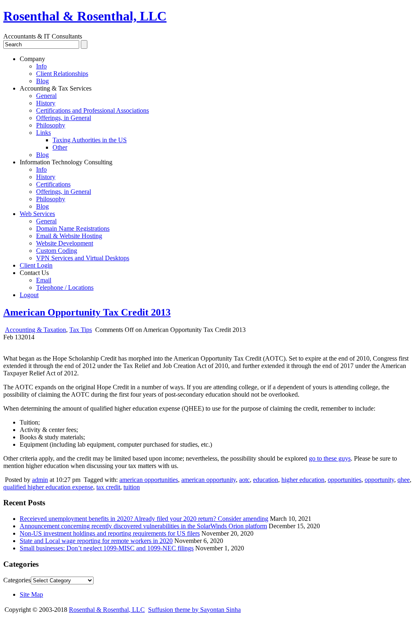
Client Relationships (62, 73)
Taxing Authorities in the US (89, 139)
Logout (29, 294)
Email (43, 280)
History (45, 103)
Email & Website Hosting (69, 235)
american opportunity (208, 479)
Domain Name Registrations (73, 228)
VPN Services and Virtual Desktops (82, 257)
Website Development (64, 243)
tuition (131, 487)
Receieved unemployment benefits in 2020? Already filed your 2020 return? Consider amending (144, 518)
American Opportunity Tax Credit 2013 (87, 312)
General (46, 95)
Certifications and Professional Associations (92, 110)
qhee (403, 479)
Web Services (37, 213)
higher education (302, 479)
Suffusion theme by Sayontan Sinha (194, 609)
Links (43, 132)
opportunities (344, 479)
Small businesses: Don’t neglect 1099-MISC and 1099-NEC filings (107, 548)
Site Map (31, 594)
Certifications (53, 184)
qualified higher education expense (48, 487)
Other (59, 147)
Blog (42, 80)
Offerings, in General (63, 117)
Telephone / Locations (65, 287)
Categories (17, 580)
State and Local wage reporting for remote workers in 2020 (96, 540)
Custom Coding (56, 250)
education (265, 479)
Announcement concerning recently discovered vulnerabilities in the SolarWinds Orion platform (143, 526)
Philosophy (50, 125)
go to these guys (330, 458)
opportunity (379, 479)
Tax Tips (80, 329)
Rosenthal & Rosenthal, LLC (85, 16)
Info (41, 66)
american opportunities (148, 479)
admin (40, 479)
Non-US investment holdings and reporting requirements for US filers (110, 533)
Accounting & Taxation (35, 329)
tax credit (108, 487)
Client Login (36, 265)
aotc (244, 479)
